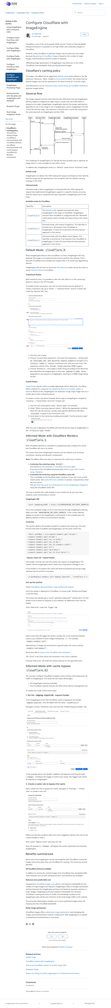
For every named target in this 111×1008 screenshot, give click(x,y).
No (63, 936)
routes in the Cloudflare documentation (55, 652)
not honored (60, 79)
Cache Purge (31, 957)
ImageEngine (10, 13)
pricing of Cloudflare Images (47, 56)
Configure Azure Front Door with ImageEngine (13, 40)
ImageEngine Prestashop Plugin (13, 87)
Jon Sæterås (36, 34)
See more (9, 119)
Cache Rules (63, 86)
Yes (52, 936)
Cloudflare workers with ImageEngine (40, 961)
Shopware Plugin (13, 106)
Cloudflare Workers (78, 86)
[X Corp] (30, 924)
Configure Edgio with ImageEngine (13, 49)
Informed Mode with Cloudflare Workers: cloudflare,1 (14, 143)
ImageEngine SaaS (23, 13)
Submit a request (90, 4)
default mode (51, 210)
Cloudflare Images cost (45, 884)
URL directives (62, 267)
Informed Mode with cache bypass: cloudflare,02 (14, 150)
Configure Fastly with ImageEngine (13, 57)
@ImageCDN (90, 1003)
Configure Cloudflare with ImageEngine (13, 77)
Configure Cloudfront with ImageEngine (13, 67)
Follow (84, 34)
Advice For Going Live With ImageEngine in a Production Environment (52, 973)
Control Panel (77, 4)
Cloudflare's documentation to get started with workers (52, 587)
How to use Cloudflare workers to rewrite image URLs (46, 965)
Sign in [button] (101, 4)
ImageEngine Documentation (17, 1003)
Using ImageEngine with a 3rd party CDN (14, 29)
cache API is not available (54, 480)
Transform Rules (51, 86)
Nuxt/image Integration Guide (13, 113)
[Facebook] (27, 924)
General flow (11, 133)
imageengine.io (56, 1003)
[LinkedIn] (33, 924)
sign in (33, 991)
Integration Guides (37, 13)
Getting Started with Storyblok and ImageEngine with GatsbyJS (14, 97)
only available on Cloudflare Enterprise (56, 467)
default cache (63, 76)
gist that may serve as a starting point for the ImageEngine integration (61, 485)
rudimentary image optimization (57, 912)
